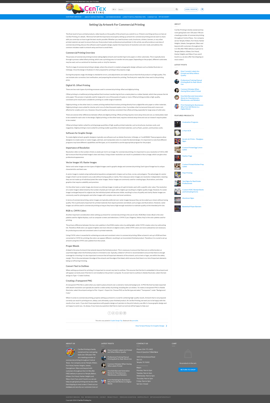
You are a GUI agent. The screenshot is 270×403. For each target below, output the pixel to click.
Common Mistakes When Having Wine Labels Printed (191, 90)
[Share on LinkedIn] (124, 313)
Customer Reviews (113, 17)
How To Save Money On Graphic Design (150, 326)
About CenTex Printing (94, 17)
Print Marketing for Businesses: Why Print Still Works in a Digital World (192, 107)
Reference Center (91, 397)
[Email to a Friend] (117, 313)
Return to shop (188, 370)
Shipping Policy (143, 397)
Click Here (154, 352)
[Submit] (176, 9)
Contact (103, 397)
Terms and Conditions (128, 397)
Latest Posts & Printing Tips (134, 17)
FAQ (82, 397)
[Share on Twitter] (113, 313)
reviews (69, 387)
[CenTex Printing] (87, 8)
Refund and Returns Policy (160, 397)
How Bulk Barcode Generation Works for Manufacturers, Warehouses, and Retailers (192, 98)
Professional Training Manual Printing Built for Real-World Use (191, 82)
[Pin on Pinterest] (121, 313)
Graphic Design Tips (116, 320)
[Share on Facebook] (109, 313)
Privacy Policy (112, 397)
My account (164, 17)
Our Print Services (73, 17)
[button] (191, 9)
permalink (135, 320)
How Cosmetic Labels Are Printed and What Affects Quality (190, 73)
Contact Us (152, 17)
